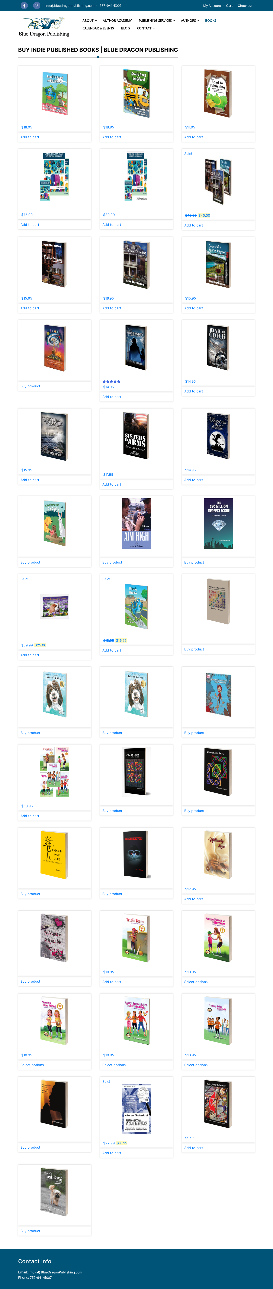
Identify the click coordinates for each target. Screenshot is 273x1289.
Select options (196, 982)
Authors (188, 20)
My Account (212, 6)
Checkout (245, 6)
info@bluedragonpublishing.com (69, 6)
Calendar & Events (98, 28)
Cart (229, 6)
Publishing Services (155, 20)
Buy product (30, 386)
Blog (125, 28)
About (88, 20)
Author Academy (117, 20)
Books (210, 20)
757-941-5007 (111, 6)
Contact (144, 28)
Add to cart (29, 137)
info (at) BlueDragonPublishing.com (55, 1272)
